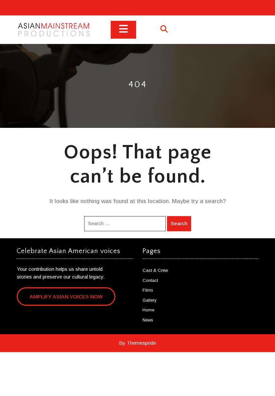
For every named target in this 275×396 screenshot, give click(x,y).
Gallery (150, 300)
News (148, 320)
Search (179, 223)
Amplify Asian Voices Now (66, 296)
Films (148, 290)
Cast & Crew (155, 270)
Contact (150, 280)
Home (148, 309)
